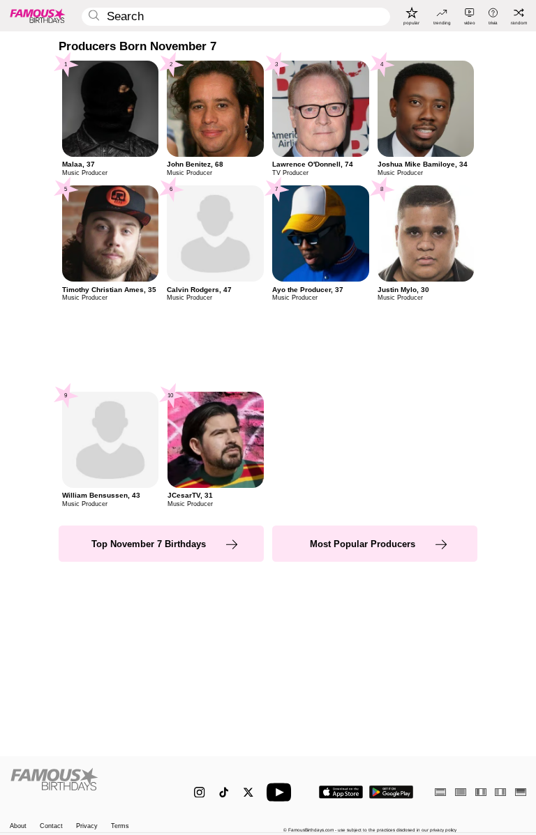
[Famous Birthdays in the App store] (341, 792)
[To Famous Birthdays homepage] (37, 15)
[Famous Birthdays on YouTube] (282, 792)
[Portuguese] (460, 792)
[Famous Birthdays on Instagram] (199, 792)
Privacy (87, 826)
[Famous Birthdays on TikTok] (223, 792)
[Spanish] (440, 792)
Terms (120, 826)
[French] (480, 792)
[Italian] (500, 792)
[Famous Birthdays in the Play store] (391, 792)
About (18, 826)
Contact (51, 826)
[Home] (87, 786)
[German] (520, 792)
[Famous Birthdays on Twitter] (248, 792)
